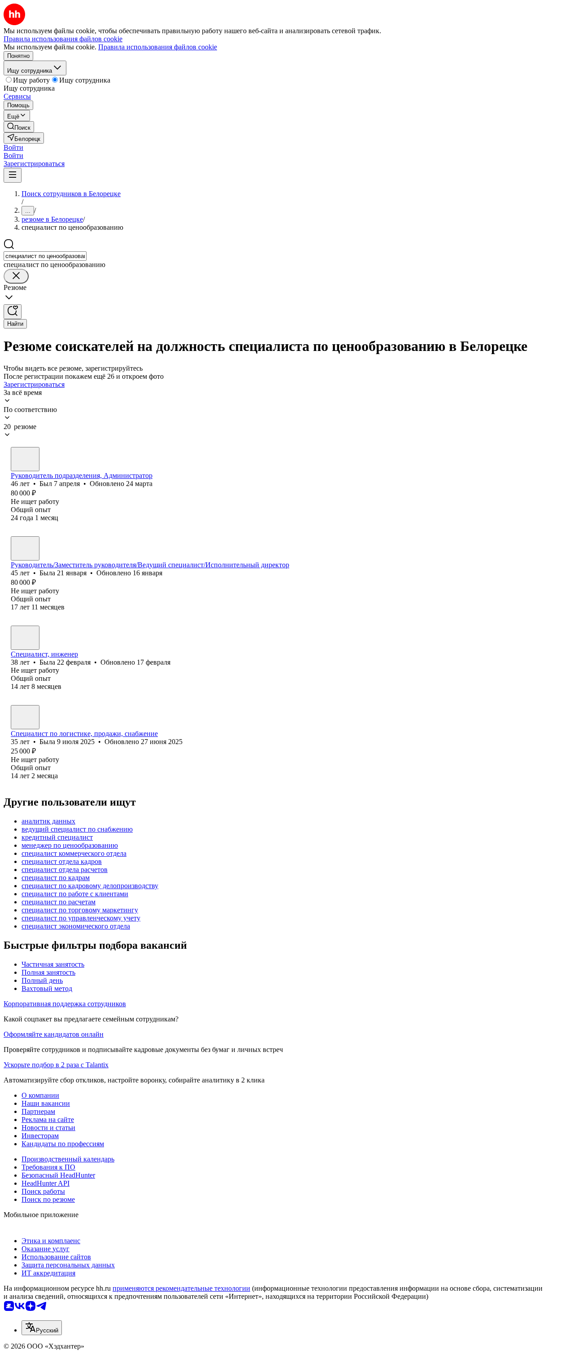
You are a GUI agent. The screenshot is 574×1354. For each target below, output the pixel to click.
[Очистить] (16, 276)
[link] (19, 126)
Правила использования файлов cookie (157, 47)
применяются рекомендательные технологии (181, 1288)
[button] (13, 147)
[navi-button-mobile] (13, 175)
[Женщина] (25, 548)
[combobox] (45, 256)
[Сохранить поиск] (13, 311)
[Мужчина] (25, 459)
